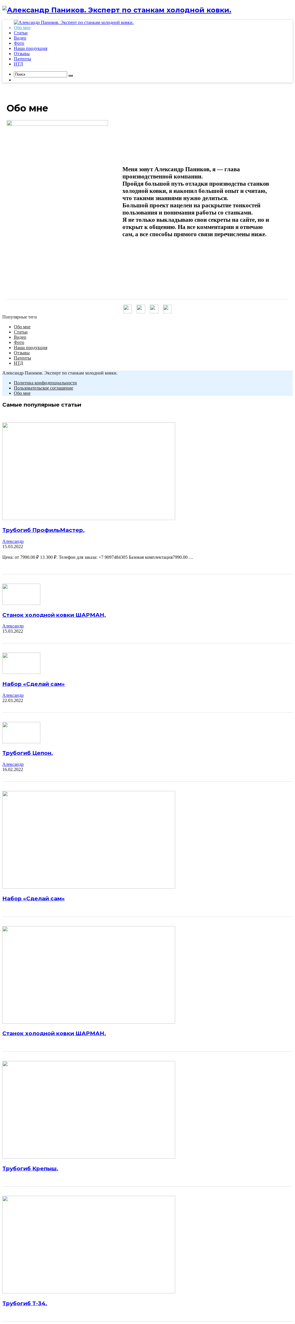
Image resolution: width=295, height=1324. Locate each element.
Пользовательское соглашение (43, 388)
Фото (19, 342)
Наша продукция (30, 347)
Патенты (22, 357)
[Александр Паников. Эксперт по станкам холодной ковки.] (116, 10)
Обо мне (22, 326)
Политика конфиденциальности (45, 382)
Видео (20, 337)
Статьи (21, 331)
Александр (13, 541)
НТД (18, 363)
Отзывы (22, 352)
